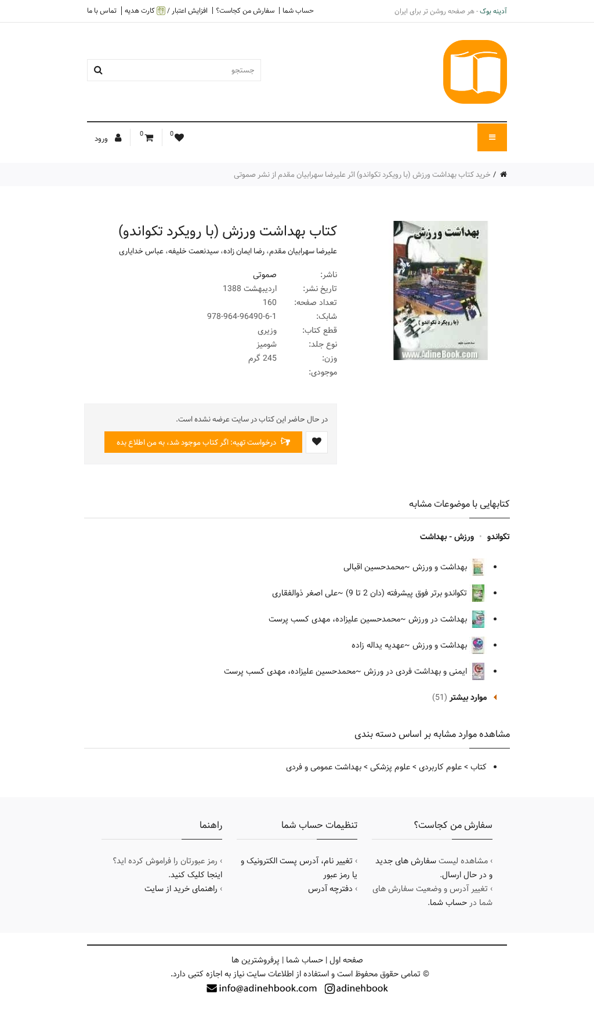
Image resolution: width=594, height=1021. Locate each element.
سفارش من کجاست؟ (245, 10)
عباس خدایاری (141, 251)
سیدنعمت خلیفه (193, 251)
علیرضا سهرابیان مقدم (303, 251)
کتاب (478, 767)
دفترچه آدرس (330, 889)
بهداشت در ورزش (438, 619)
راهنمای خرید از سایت (181, 889)
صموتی (265, 275)
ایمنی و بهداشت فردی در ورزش (416, 671)
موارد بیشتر (468, 697)
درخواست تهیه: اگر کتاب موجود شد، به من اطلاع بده (197, 442)
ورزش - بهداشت (447, 537)
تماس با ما (102, 10)
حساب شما (298, 10)
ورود (102, 138)
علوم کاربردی (440, 767)
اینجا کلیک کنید (196, 875)
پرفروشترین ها (255, 960)
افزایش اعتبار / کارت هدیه (166, 10)
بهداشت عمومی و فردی (323, 767)
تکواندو (498, 537)
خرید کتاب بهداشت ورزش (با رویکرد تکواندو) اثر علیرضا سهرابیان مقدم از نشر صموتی (362, 174)
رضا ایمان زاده (244, 251)
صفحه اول (346, 960)
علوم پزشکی (390, 767)
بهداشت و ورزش (440, 567)
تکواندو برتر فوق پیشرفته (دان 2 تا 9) (407, 593)
